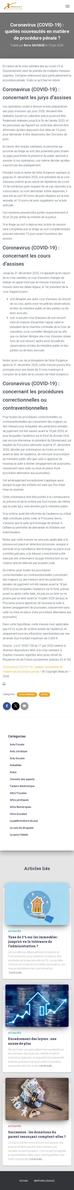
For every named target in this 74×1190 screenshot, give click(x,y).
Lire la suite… (16, 972)
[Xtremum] (14, 6)
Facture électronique (22, 786)
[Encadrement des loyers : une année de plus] (37, 1005)
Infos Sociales (18, 814)
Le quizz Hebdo (19, 834)
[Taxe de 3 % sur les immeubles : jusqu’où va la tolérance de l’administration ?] (37, 903)
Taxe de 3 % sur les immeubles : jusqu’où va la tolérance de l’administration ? (33, 941)
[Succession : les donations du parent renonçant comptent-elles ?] (37, 1098)
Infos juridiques (19, 799)
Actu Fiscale (17, 744)
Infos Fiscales (18, 793)
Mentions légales (44, 1181)
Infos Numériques (20, 807)
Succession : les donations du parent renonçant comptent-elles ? (37, 1134)
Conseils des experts (22, 779)
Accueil (23, 1181)
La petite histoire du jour (24, 820)
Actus (44, 694)
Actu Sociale (17, 758)
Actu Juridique (26, 694)
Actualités (16, 765)
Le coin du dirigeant (21, 827)
